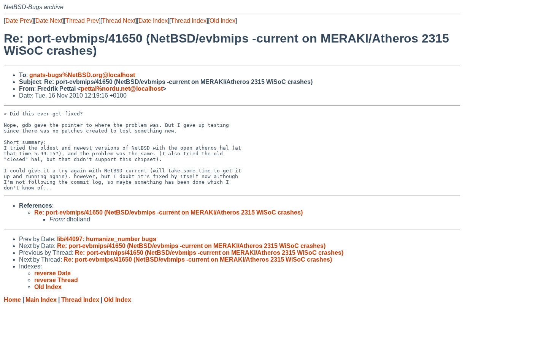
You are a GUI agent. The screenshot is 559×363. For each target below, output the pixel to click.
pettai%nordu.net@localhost (122, 88)
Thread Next (118, 20)
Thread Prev (82, 20)
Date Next (48, 20)
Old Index (222, 20)
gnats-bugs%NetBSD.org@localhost (82, 75)
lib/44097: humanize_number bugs (106, 239)
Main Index (41, 300)
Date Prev (18, 20)
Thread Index (188, 20)
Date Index (153, 20)
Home (12, 300)
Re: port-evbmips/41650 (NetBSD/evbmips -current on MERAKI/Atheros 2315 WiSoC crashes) (168, 212)
